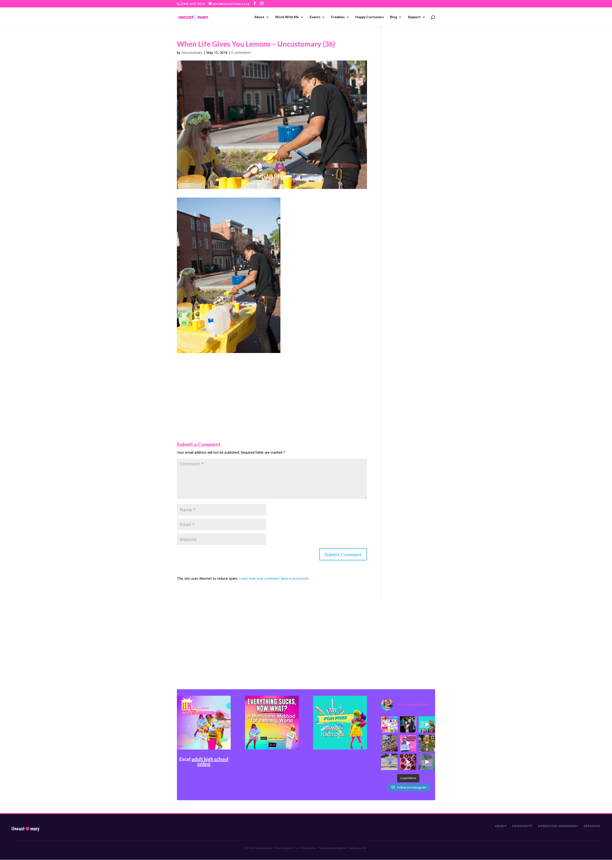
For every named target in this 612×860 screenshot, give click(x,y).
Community (522, 826)
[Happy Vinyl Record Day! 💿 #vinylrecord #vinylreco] (408, 762)
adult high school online (209, 761)
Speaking (592, 826)
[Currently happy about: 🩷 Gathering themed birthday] (427, 743)
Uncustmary (25, 829)
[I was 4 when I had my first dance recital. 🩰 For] (408, 724)
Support (414, 17)
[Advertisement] (272, 386)
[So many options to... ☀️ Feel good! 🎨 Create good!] (389, 724)
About (259, 17)
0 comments (241, 52)
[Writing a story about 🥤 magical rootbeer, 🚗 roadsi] (427, 762)
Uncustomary (191, 52)
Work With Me (287, 17)
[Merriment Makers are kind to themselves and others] (389, 762)
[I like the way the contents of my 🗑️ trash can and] (389, 743)
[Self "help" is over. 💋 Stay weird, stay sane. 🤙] (427, 724)
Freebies (338, 17)
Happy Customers (369, 17)
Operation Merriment (558, 826)
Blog (393, 17)
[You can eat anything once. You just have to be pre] (408, 743)
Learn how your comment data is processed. (274, 578)
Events (315, 17)
